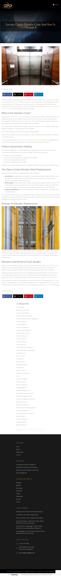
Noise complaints (21, 385)
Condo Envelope (20, 336)
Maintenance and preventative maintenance (27, 470)
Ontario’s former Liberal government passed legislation (32, 140)
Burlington (18, 482)
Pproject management (22, 390)
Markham (18, 485)
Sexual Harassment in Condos (24, 413)
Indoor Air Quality (21, 379)
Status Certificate (21, 419)
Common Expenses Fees (23, 316)
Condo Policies (20, 342)
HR (17, 376)
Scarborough (19, 496)
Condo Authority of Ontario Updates (26, 319)
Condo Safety (20, 344)
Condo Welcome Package (23, 347)
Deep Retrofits (20, 362)
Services (18, 449)
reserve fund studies (52, 265)
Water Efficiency (20, 425)
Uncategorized (20, 422)
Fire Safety (19, 367)
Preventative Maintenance (23, 393)
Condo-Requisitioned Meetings (25, 350)
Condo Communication (22, 330)
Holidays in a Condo (21, 373)
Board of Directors (21, 310)
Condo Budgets (20, 324)
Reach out (46, 285)
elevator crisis (18, 117)
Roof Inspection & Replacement (25, 408)
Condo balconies (21, 321)
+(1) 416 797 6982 (24, 543)
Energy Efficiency (21, 365)
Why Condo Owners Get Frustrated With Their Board (29, 518)
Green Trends (20, 370)
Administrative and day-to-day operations (27, 467)
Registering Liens (21, 402)
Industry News (19, 452)
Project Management (21, 473)
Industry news (20, 382)
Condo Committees (21, 327)
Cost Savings (19, 353)
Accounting (19, 307)
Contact (18, 455)
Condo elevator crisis (22, 333)
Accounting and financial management (26, 464)
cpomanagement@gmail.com (27, 553)
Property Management (22, 396)
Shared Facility (20, 416)
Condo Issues (20, 339)
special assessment (51, 277)
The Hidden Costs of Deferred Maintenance (27, 515)
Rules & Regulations (21, 410)
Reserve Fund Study (21, 405)
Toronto (18, 502)
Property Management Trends (24, 399)
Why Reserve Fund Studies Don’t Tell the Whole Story (29, 511)
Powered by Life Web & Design (45, 571)
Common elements (21, 313)
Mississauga (19, 488)
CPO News (19, 359)
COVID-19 (19, 356)
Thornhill (18, 499)
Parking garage (20, 387)
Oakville (18, 493)
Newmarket (19, 491)
